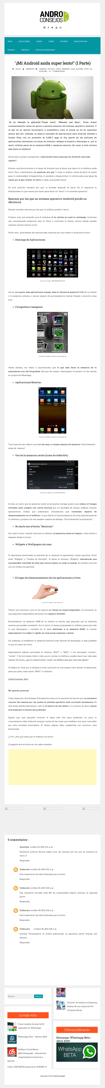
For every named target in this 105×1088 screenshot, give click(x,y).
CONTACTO (25, 50)
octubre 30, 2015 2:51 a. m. (42, 869)
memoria (66, 69)
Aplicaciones (24, 41)
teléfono (43, 71)
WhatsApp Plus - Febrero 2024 (32, 1036)
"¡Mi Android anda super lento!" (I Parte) (53, 63)
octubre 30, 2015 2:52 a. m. (42, 888)
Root (87, 69)
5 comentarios (58, 71)
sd (91, 69)
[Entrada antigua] (91, 809)
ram (73, 69)
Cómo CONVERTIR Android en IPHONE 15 (27, 1066)
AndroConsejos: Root (18, 679)
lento (58, 69)
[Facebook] (48, 27)
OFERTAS (11, 50)
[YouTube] (57, 27)
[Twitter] (52, 27)
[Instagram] (45, 27)
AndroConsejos (59, 1076)
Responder (25, 860)
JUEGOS (39, 41)
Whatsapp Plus (80, 41)
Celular (51, 69)
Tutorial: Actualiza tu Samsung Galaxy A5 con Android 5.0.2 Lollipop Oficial (82, 1006)
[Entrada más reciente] (13, 809)
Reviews (64, 41)
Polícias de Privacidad (45, 50)
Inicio (10, 41)
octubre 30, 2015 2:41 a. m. (41, 847)
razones (80, 69)
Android (43, 69)
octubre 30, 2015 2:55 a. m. (45, 929)
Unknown (25, 869)
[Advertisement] (52, 767)
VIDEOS (51, 41)
